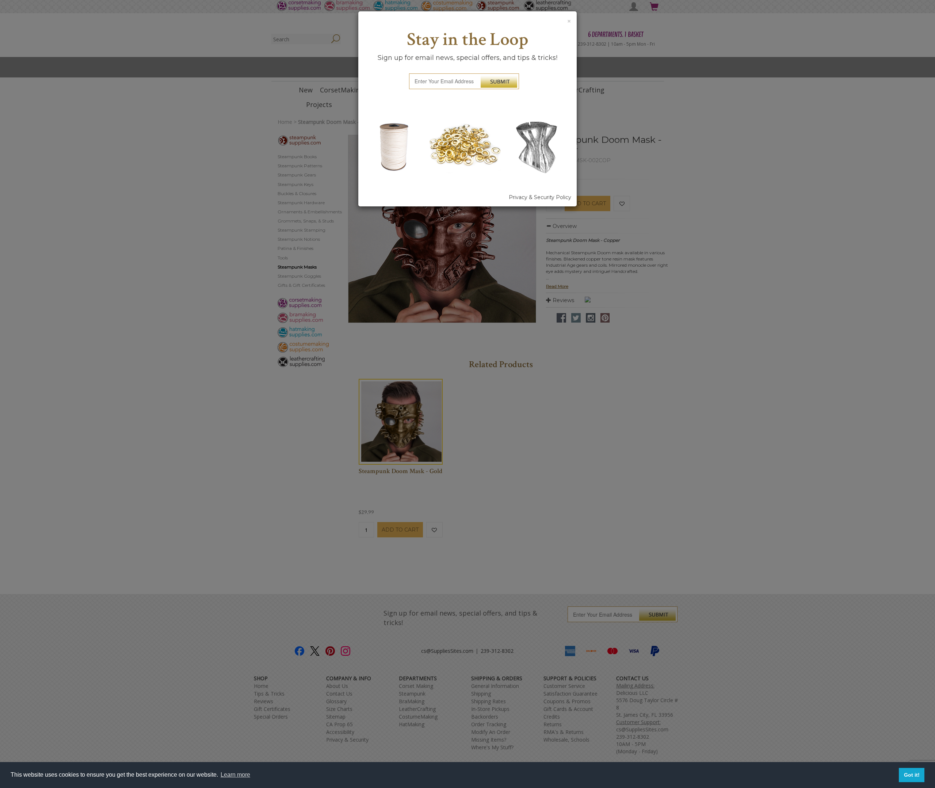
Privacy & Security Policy (540, 197)
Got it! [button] (912, 775)
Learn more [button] (235, 775)
